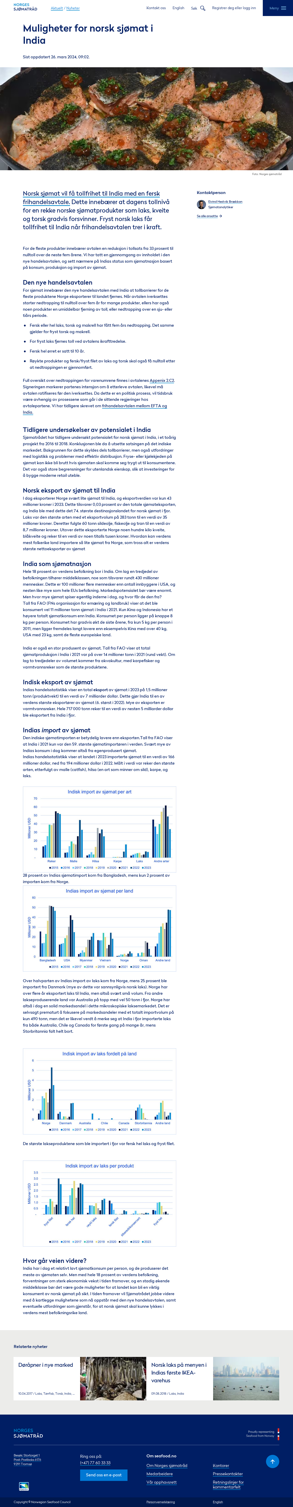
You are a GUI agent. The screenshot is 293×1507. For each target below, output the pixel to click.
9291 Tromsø (23, 1464)
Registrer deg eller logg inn (234, 7)
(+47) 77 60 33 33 (95, 1462)
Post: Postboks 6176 (27, 1459)
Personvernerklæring (160, 1502)
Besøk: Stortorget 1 (27, 1455)
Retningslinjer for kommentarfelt (228, 1484)
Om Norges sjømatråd (166, 1465)
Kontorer (221, 1465)
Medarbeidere (159, 1473)
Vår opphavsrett (161, 1482)
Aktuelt (57, 8)
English (178, 7)
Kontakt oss (156, 7)
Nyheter (73, 8)
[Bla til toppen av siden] (272, 1461)
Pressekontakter (228, 1473)
